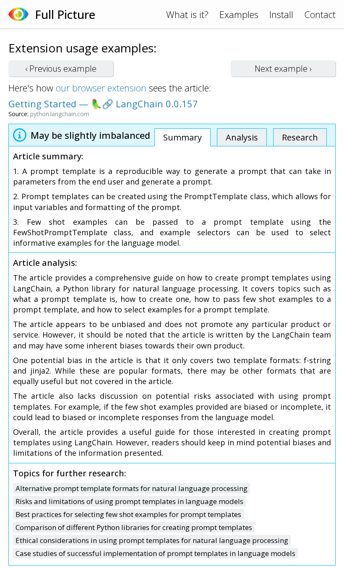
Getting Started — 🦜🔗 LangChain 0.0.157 (103, 103)
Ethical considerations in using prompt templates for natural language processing (152, 540)
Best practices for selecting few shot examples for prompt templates (128, 514)
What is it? (187, 14)
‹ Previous (60, 68)
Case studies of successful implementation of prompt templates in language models (155, 553)
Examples (238, 14)
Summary (182, 137)
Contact (320, 14)
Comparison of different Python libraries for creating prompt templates (134, 527)
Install (281, 14)
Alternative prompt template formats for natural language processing (132, 488)
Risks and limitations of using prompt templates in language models (129, 501)
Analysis (242, 137)
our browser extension (101, 87)
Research (300, 137)
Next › (283, 68)
